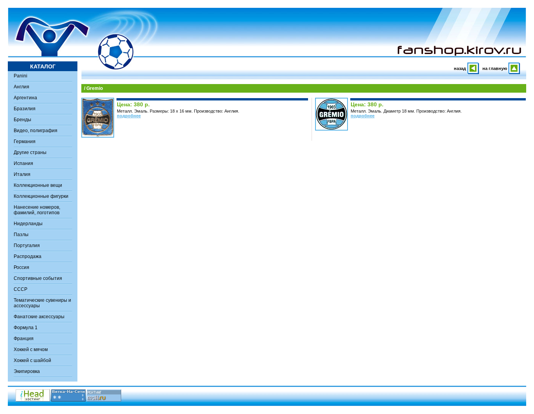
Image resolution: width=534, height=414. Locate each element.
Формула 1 (26, 327)
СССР (20, 289)
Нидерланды (28, 223)
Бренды (22, 119)
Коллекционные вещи (38, 185)
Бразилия (25, 108)
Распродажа (27, 256)
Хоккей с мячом (31, 349)
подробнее (129, 115)
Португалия (27, 245)
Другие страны (30, 152)
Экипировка (27, 371)
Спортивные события (38, 278)
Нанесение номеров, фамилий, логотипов (37, 209)
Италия (22, 174)
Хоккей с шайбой (32, 360)
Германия (25, 141)
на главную (494, 68)
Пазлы (21, 234)
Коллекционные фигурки (41, 196)
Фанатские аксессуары (39, 316)
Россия (21, 267)
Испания (23, 163)
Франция (24, 338)
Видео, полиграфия (35, 130)
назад (460, 68)
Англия (21, 87)
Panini (20, 76)
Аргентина (25, 97)
